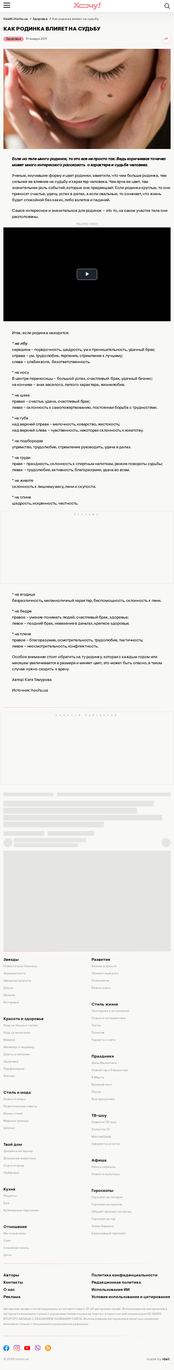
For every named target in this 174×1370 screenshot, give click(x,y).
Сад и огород (13, 1165)
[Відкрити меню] (6, 5)
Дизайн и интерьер (18, 1151)
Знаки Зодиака (103, 1226)
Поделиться (166, 38)
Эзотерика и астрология (110, 1011)
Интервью (11, 1002)
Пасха (96, 1092)
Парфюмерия (13, 1069)
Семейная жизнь (16, 1248)
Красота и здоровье (23, 1019)
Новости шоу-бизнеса (20, 966)
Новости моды (14, 1099)
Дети (7, 1255)
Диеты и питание (16, 1054)
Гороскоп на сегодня (107, 1197)
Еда (6, 1203)
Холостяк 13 (101, 1129)
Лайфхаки (11, 1173)
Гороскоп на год (104, 1219)
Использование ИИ (111, 1290)
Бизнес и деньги (104, 966)
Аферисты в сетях (106, 1144)
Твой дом (12, 1145)
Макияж (9, 1040)
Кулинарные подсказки (21, 1210)
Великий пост (102, 1085)
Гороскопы (102, 1191)
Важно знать (101, 988)
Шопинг (9, 1128)
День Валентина (104, 1063)
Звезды (11, 960)
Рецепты (10, 1196)
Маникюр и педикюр (18, 1047)
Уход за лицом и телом (20, 1025)
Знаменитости (14, 973)
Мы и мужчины (14, 1233)
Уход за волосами (16, 1033)
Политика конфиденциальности (124, 1275)
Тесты (96, 1025)
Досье (8, 988)
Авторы (11, 1275)
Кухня (9, 1190)
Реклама (11, 1297)
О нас (9, 1290)
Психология (100, 981)
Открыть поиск (167, 6)
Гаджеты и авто (104, 1040)
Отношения (15, 1227)
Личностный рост (105, 973)
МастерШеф (101, 1137)
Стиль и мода (17, 1093)
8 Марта (98, 1077)
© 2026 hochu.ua (16, 1359)
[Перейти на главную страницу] (87, 6)
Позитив (98, 1033)
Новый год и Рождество (110, 1070)
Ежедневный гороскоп (109, 1233)
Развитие (101, 960)
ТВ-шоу (99, 1116)
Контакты (13, 1283)
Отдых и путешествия (108, 1018)
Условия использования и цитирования (131, 1297)
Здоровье (13, 39)
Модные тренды (16, 1121)
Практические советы (20, 1106)
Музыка (9, 995)
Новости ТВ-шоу (104, 1122)
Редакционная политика (116, 1283)
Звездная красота (17, 981)
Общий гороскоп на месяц (111, 1212)
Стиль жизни (105, 1005)
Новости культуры (106, 1174)
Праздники (103, 1057)
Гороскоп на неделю (107, 1204)
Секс (7, 1240)
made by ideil (158, 1359)
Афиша (99, 1161)
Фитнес (9, 1076)
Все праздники (103, 1099)
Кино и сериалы (104, 1167)
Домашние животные (19, 1158)
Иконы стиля (13, 1113)
